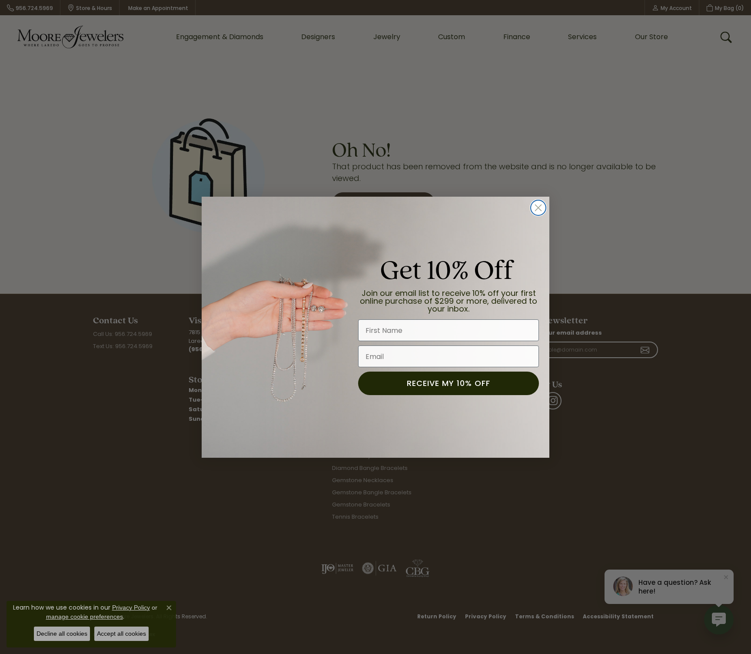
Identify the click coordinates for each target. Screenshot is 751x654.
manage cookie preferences (84, 616)
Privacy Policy (131, 607)
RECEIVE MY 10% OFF (448, 383)
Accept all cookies (121, 633)
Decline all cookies (62, 633)
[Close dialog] (538, 207)
